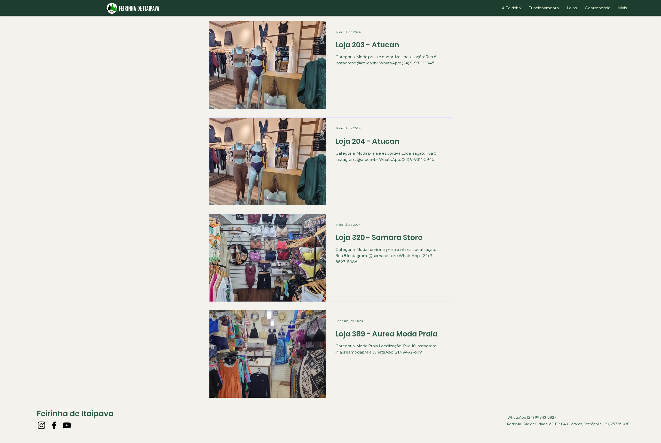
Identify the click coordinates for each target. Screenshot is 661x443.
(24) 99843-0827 (541, 417)
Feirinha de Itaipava (75, 413)
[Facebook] (54, 425)
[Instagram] (41, 425)
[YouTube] (67, 425)
